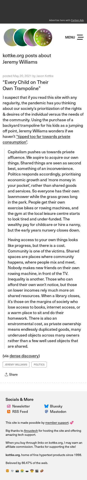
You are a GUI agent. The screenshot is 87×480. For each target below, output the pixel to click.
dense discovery (24, 356)
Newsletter (21, 406)
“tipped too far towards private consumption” (36, 139)
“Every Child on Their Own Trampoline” (25, 85)
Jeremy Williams (16, 364)
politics (39, 364)
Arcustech (31, 430)
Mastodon (58, 411)
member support (56, 422)
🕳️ (27, 470)
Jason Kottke (45, 75)
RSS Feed (20, 411)
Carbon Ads (77, 20)
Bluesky (56, 406)
